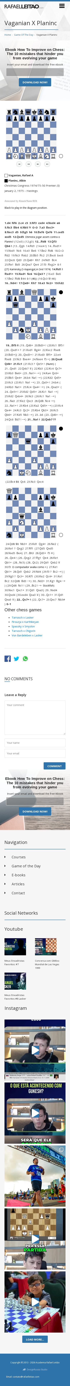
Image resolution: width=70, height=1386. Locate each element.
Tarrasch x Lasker (23, 617)
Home (7, 34)
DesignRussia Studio (37, 1369)
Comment (54, 766)
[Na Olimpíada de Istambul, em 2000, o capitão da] (35, 1050)
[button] (19, 164)
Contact (18, 893)
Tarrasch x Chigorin (23, 631)
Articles (18, 884)
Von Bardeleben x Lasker (27, 635)
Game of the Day (23, 34)
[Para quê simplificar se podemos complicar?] (35, 1239)
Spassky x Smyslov (23, 626)
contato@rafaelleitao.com (26, 1376)
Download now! (35, 82)
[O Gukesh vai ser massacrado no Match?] (35, 1113)
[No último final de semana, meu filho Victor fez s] (35, 1302)
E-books (19, 875)
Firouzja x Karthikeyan (25, 622)
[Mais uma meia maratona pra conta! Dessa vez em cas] (35, 1176)
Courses (19, 857)
